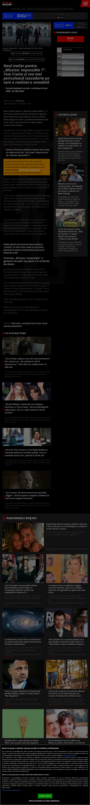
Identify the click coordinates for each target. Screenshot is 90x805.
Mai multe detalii (70, 755)
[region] (45, 775)
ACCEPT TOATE (45, 796)
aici (36, 765)
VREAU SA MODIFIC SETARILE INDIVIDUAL (44, 801)
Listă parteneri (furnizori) (11, 790)
